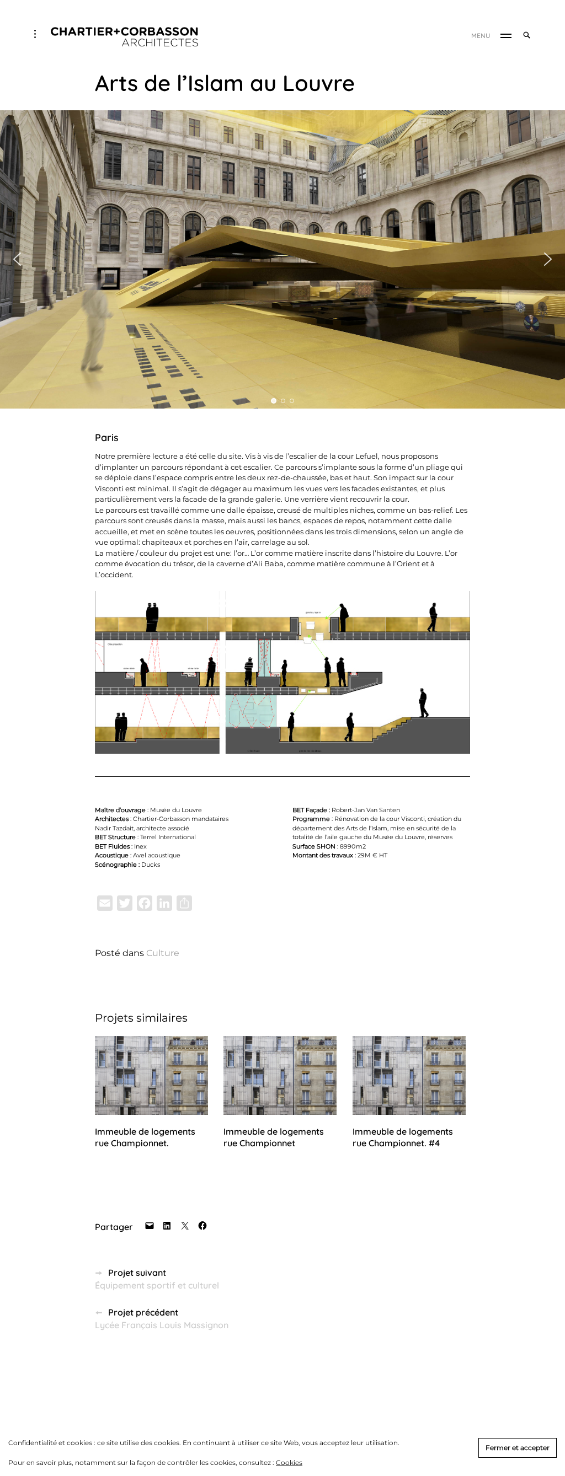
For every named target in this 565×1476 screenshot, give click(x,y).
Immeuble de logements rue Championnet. (145, 1137)
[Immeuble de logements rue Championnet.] (151, 1075)
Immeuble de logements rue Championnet (273, 1137)
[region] (282, 259)
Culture (162, 953)
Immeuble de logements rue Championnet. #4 (403, 1137)
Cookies (289, 1462)
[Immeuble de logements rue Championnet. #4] (409, 1075)
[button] (17, 259)
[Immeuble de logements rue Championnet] (280, 1075)
